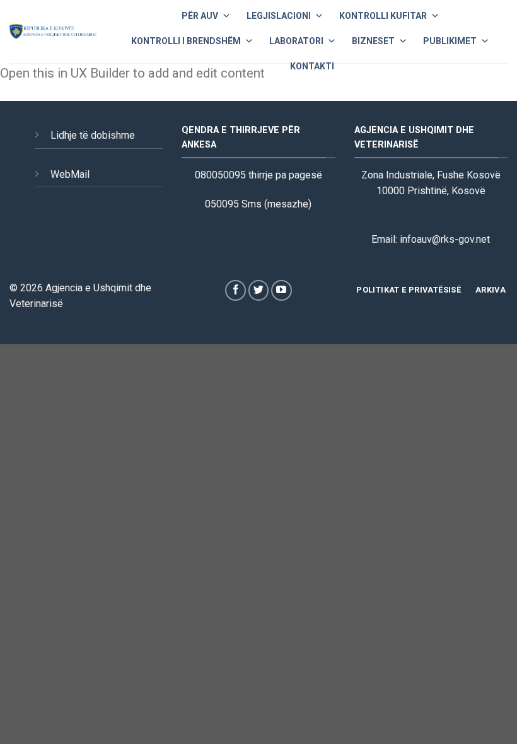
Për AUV (200, 16)
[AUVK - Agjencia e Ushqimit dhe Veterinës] (53, 32)
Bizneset (373, 41)
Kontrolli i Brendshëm (186, 41)
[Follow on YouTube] (281, 290)
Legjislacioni (279, 16)
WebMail (70, 174)
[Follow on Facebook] (235, 290)
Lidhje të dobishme (92, 135)
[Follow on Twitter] (258, 290)
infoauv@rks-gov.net (445, 239)
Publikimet (450, 41)
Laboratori (296, 41)
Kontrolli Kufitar (383, 16)
